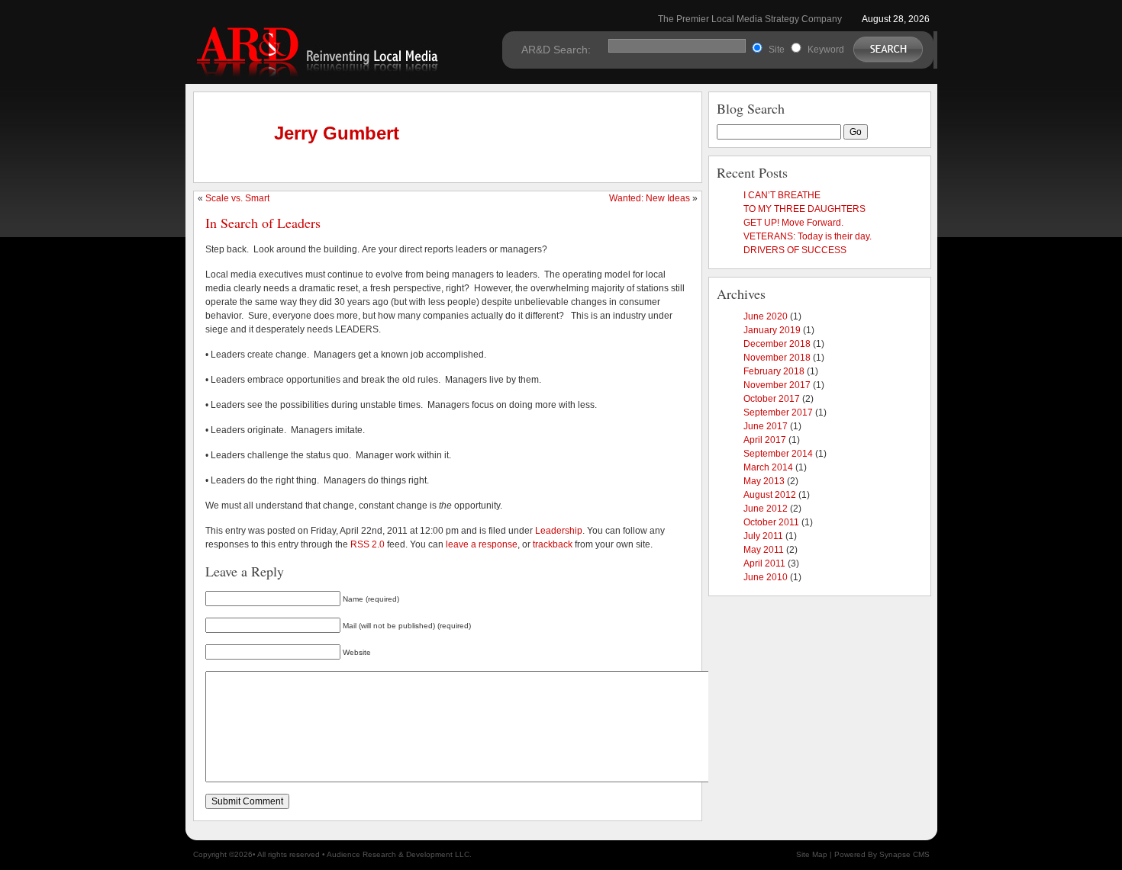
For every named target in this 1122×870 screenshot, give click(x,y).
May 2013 (764, 481)
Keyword (826, 49)
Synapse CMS (904, 854)
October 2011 (771, 522)
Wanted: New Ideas (649, 198)
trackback (552, 544)
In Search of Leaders (263, 222)
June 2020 (765, 316)
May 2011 (763, 549)
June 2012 (765, 508)
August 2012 (769, 495)
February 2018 (773, 371)
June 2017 (765, 426)
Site (777, 49)
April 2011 (764, 563)
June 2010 (765, 577)
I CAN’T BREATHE (782, 195)
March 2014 (768, 467)
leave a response (481, 544)
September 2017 (778, 412)
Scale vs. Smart (237, 198)
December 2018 (777, 344)
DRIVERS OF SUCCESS (794, 250)
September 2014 (778, 453)
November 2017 (777, 385)
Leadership (558, 530)
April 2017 (764, 440)
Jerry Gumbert (336, 133)
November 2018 (777, 357)
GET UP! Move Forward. (793, 222)
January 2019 (772, 330)
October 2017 (771, 398)
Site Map (811, 854)
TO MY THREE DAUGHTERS (804, 209)
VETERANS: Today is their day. (807, 236)
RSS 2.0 (367, 544)
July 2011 (763, 536)
